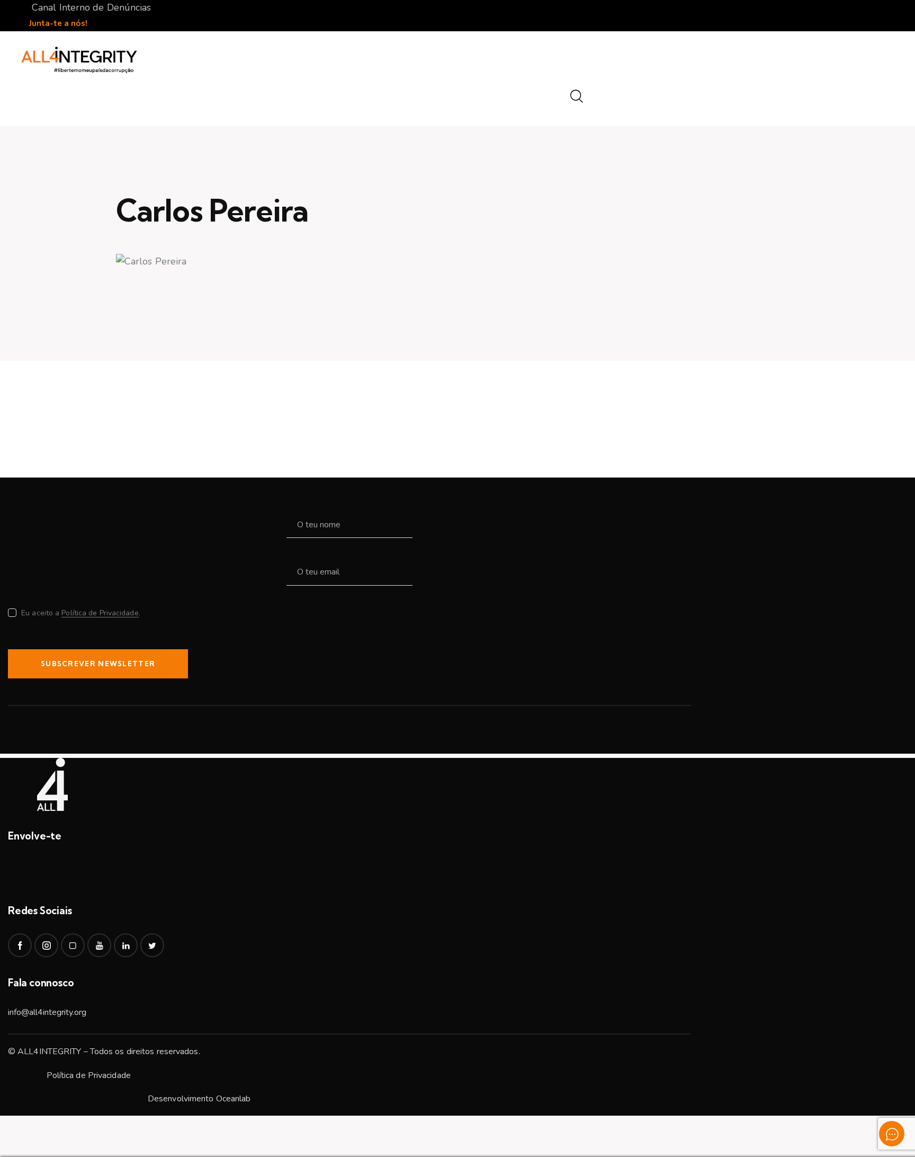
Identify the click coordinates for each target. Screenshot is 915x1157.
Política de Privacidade (99, 613)
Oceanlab (233, 1099)
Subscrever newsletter (98, 663)
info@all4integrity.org (47, 1012)
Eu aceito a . (80, 613)
